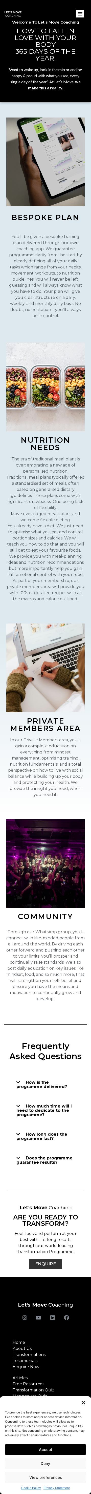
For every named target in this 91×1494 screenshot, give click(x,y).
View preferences (45, 1477)
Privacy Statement (56, 1488)
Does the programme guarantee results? (44, 1160)
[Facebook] (66, 1318)
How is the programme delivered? (41, 1084)
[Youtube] (39, 1318)
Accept (45, 1449)
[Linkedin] (53, 1318)
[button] (83, 1402)
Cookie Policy (31, 1488)
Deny (45, 1463)
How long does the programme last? (41, 1136)
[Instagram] (25, 1318)
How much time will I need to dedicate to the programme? (44, 1110)
